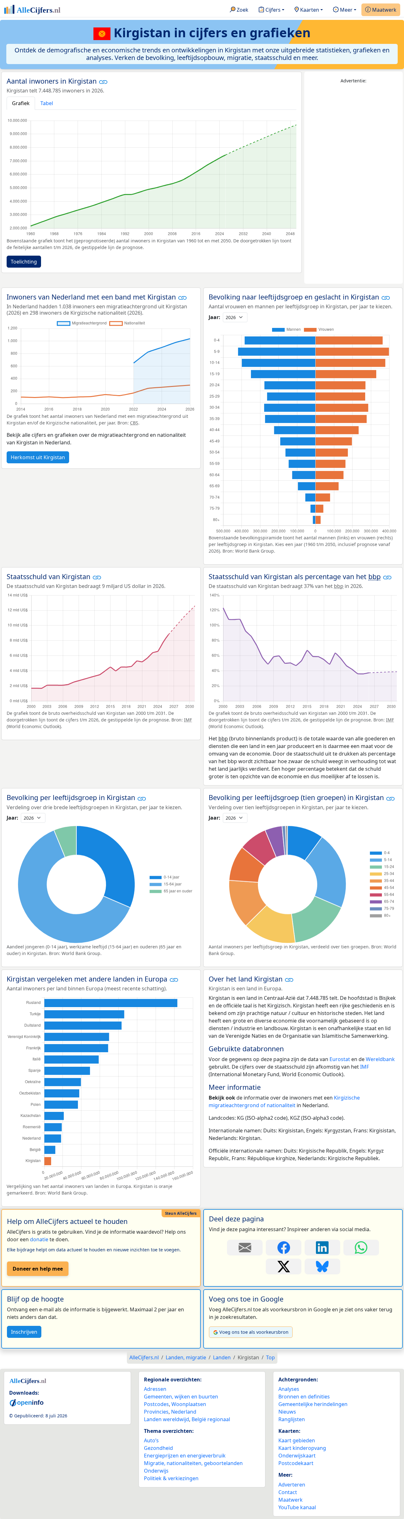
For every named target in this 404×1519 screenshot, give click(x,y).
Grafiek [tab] (21, 103)
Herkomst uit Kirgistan (38, 457)
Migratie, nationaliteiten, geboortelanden (193, 1463)
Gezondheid (158, 1448)
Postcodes (156, 1404)
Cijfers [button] (272, 9)
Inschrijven (24, 1331)
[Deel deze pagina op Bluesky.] (322, 1266)
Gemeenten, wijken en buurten (181, 1396)
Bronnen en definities (304, 1396)
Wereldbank (380, 1059)
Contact (287, 1492)
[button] (103, 81)
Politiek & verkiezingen (171, 1478)
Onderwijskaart (297, 1455)
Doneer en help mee (38, 1268)
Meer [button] (346, 9)
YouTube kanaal (297, 1507)
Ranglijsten (291, 1419)
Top (270, 1357)
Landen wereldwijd (166, 1419)
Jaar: (214, 317)
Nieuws (287, 1411)
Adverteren (291, 1484)
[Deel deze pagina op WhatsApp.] (361, 1247)
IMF (364, 1066)
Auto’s (151, 1440)
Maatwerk (383, 9)
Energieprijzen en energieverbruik (185, 1455)
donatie (39, 1239)
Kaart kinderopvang (302, 1448)
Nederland (183, 1411)
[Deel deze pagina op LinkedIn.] (322, 1247)
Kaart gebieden (296, 1440)
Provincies (156, 1411)
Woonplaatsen (188, 1404)
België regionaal (211, 1419)
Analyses (288, 1388)
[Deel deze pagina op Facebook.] (283, 1247)
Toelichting (24, 261)
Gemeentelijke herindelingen (313, 1404)
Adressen (155, 1388)
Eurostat (340, 1059)
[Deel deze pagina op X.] (283, 1266)
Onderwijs (156, 1470)
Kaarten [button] (309, 9)
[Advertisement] (353, 184)
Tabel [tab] (46, 103)
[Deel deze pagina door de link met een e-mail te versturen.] (245, 1247)
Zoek (241, 9)
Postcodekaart (295, 1463)
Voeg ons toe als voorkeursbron (253, 1332)
